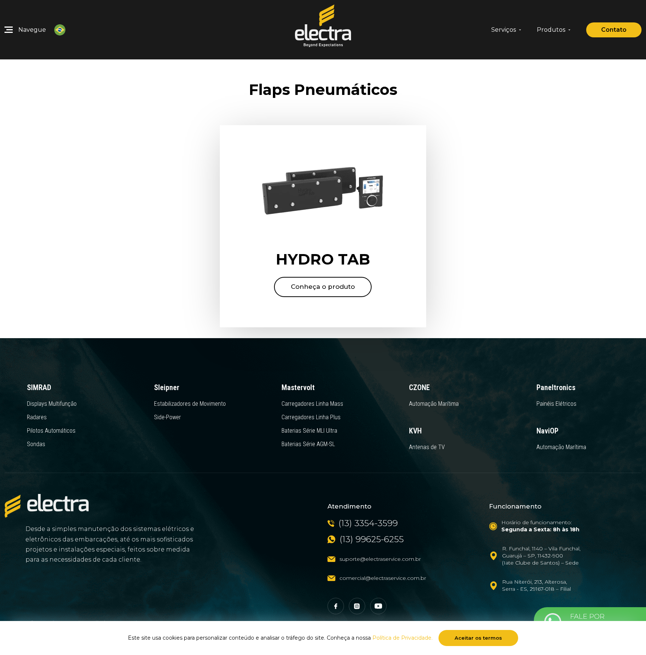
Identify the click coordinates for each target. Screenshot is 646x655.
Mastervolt (298, 387)
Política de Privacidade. (402, 637)
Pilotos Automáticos (51, 430)
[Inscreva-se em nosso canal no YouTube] (378, 606)
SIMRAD (39, 387)
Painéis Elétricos (556, 403)
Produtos (551, 30)
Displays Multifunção (52, 403)
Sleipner (166, 387)
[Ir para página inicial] (46, 506)
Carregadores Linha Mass (312, 403)
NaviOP (547, 430)
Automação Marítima (434, 403)
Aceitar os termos (478, 638)
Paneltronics (555, 387)
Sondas (36, 444)
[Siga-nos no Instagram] (357, 606)
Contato (614, 29)
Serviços (503, 30)
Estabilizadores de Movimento (190, 403)
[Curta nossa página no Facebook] (335, 606)
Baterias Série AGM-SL (308, 444)
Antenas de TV (427, 447)
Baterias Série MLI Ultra (309, 430)
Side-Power (167, 417)
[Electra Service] (323, 29)
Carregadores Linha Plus (311, 417)
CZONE (419, 387)
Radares (37, 417)
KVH (415, 430)
